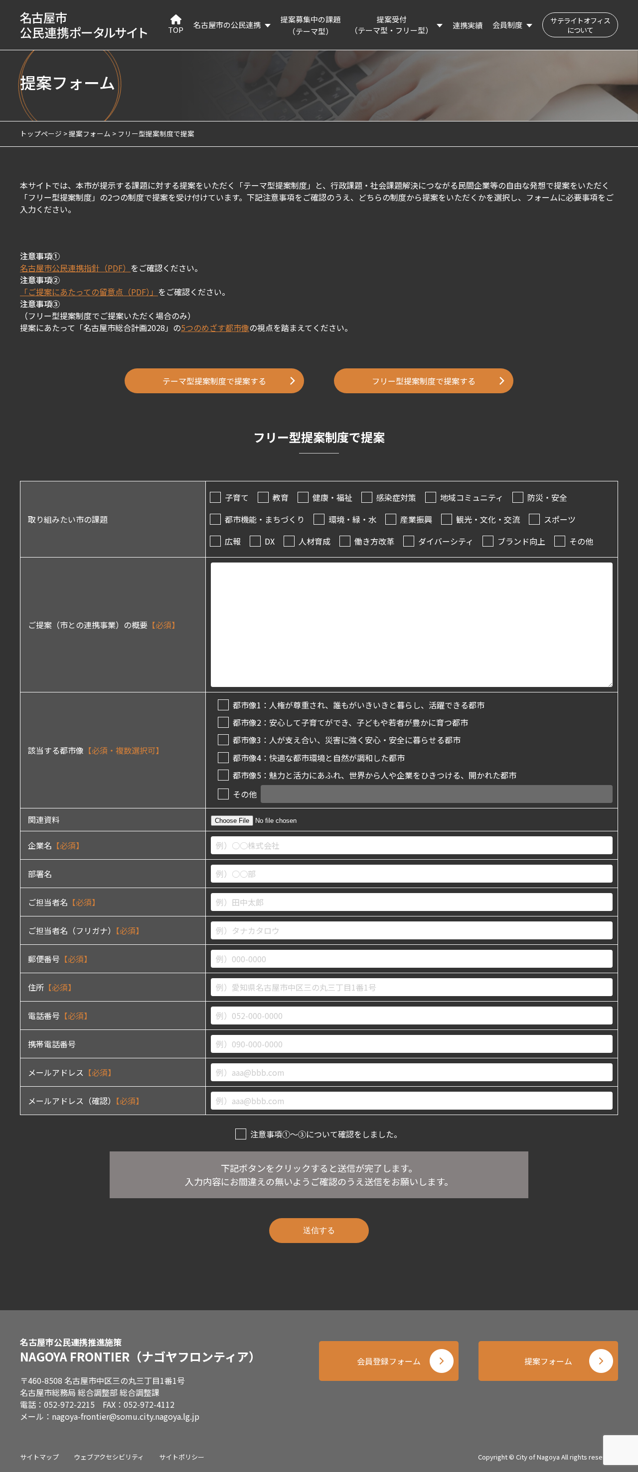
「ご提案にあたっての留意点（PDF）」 (89, 292)
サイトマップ (39, 1457)
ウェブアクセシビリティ (109, 1457)
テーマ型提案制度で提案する (214, 381)
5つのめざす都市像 (215, 328)
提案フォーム (90, 133)
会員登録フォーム (389, 1361)
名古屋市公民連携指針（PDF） (75, 268)
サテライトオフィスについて (580, 25)
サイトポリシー (181, 1457)
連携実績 (467, 25)
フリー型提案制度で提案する (424, 381)
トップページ (41, 133)
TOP (175, 29)
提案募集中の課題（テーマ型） (310, 25)
